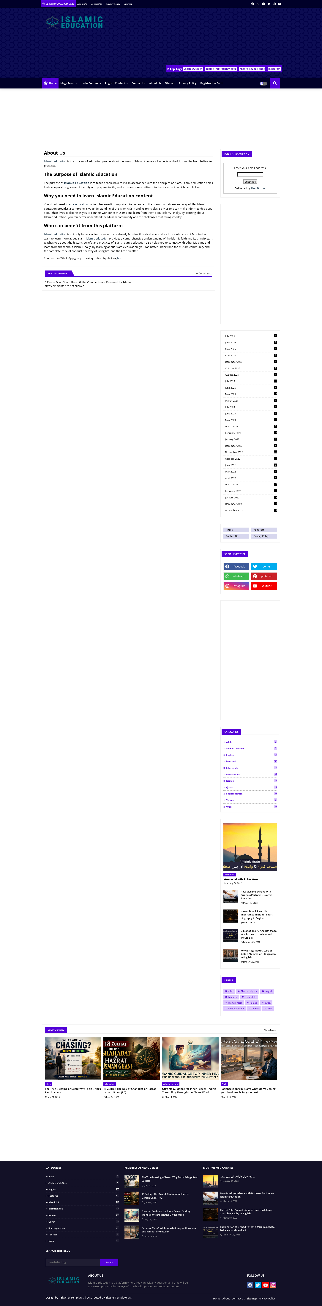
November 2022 (251, 452)
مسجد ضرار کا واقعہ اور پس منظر (240, 878)
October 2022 (251, 458)
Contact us (97, 3)
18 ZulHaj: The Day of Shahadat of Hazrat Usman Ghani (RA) (129, 1090)
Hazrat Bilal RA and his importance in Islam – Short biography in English (256, 914)
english (251, 755)
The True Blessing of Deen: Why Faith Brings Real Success (73, 1090)
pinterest (266, 576)
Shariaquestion (251, 793)
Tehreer (251, 800)
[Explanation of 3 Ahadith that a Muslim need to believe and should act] (230, 935)
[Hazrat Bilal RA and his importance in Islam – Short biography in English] (230, 916)
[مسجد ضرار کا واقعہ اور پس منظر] (250, 847)
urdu (251, 806)
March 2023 (250, 426)
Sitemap (128, 3)
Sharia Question (193, 68)
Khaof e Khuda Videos (252, 68)
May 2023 (250, 420)
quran (251, 787)
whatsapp (239, 576)
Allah (251, 742)
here (120, 258)
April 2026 (250, 355)
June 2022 (250, 465)
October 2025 (250, 368)
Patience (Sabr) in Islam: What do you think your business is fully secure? (248, 1090)
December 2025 (250, 361)
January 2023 (250, 439)
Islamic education (55, 161)
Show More (270, 1030)
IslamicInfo (251, 767)
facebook (239, 566)
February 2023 (251, 433)
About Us (82, 3)
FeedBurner (258, 188)
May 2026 (250, 349)
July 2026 (250, 336)
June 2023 (250, 413)
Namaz (251, 780)
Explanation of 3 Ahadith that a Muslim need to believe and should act (259, 934)
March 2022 (251, 484)
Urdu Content (90, 83)
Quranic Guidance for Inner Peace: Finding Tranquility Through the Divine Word (189, 1090)
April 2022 (250, 478)
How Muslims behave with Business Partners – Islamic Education (256, 895)
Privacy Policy (113, 3)
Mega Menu (67, 83)
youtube (267, 586)
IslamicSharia (251, 774)
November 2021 (251, 510)
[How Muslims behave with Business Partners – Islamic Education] (230, 896)
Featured (251, 761)
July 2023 (250, 407)
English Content (115, 83)
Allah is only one (251, 748)
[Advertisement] (214, 37)
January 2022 (251, 497)
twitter (267, 566)
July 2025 (251, 381)
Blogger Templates (72, 1297)
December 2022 (250, 445)
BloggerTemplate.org (118, 1297)
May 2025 (251, 394)
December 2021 (251, 504)
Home (53, 83)
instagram (274, 68)
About (226, 1298)
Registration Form (211, 83)
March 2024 (250, 400)
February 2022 (251, 491)
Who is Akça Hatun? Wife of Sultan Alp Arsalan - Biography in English (258, 954)
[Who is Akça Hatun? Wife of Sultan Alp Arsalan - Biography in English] (230, 955)
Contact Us (232, 536)
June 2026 (250, 342)
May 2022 (250, 471)
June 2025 (250, 387)
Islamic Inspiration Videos (221, 68)
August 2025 (250, 374)
